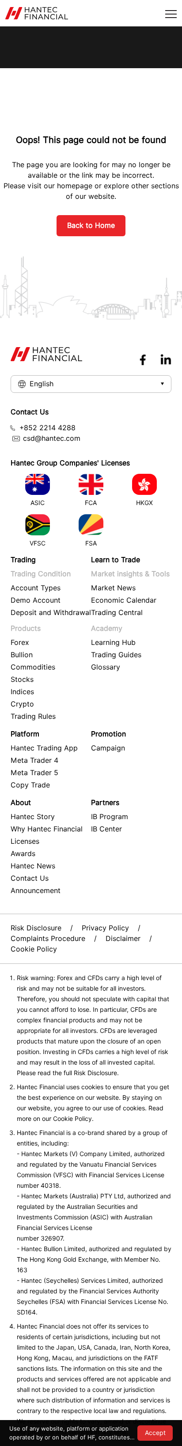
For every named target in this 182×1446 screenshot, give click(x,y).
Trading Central (117, 612)
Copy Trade (30, 785)
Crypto (22, 704)
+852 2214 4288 (47, 428)
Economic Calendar (123, 600)
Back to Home (91, 225)
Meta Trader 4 (34, 760)
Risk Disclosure (36, 928)
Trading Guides (116, 655)
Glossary (105, 667)
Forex (20, 642)
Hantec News (33, 866)
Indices (22, 692)
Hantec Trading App (44, 748)
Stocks (22, 679)
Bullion (22, 655)
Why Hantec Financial (47, 829)
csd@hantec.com (51, 438)
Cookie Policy (34, 949)
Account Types (36, 588)
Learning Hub (113, 642)
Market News (113, 588)
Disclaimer (123, 938)
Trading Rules (33, 716)
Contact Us (30, 878)
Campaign (108, 748)
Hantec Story (33, 817)
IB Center (106, 829)
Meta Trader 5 (34, 773)
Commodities (33, 667)
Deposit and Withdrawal (51, 612)
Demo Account (36, 600)
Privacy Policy (105, 928)
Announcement (36, 890)
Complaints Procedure (48, 938)
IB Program (109, 817)
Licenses (25, 841)
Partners (105, 802)
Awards (23, 853)
